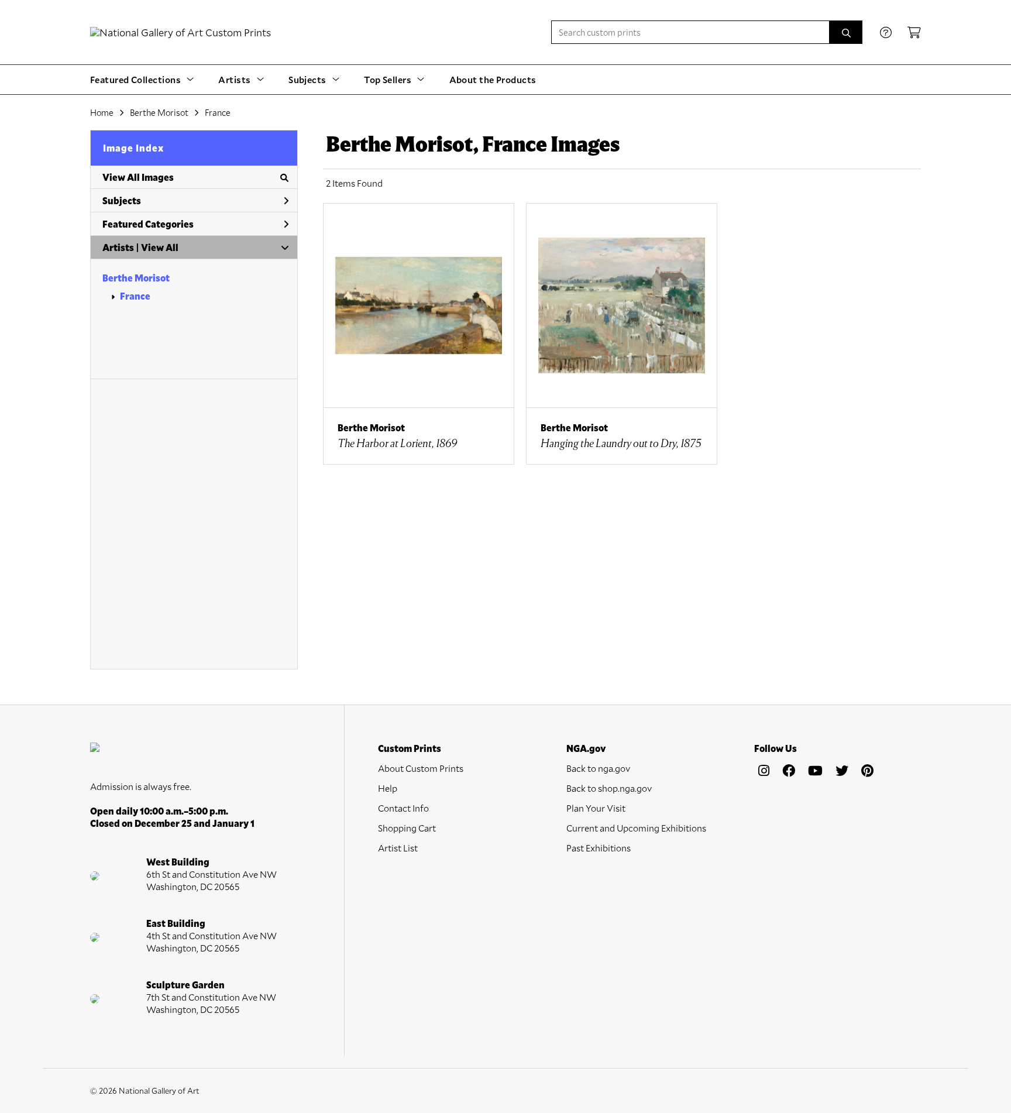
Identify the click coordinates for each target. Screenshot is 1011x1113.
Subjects (121, 200)
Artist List (398, 847)
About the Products (493, 79)
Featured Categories (148, 224)
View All (159, 247)
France (218, 112)
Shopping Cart (407, 828)
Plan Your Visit (595, 808)
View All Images (138, 177)
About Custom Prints (420, 768)
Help (387, 788)
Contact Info (403, 808)
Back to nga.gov (598, 768)
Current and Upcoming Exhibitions (636, 828)
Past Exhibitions (598, 847)
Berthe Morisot (159, 112)
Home (102, 112)
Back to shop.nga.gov (609, 788)
